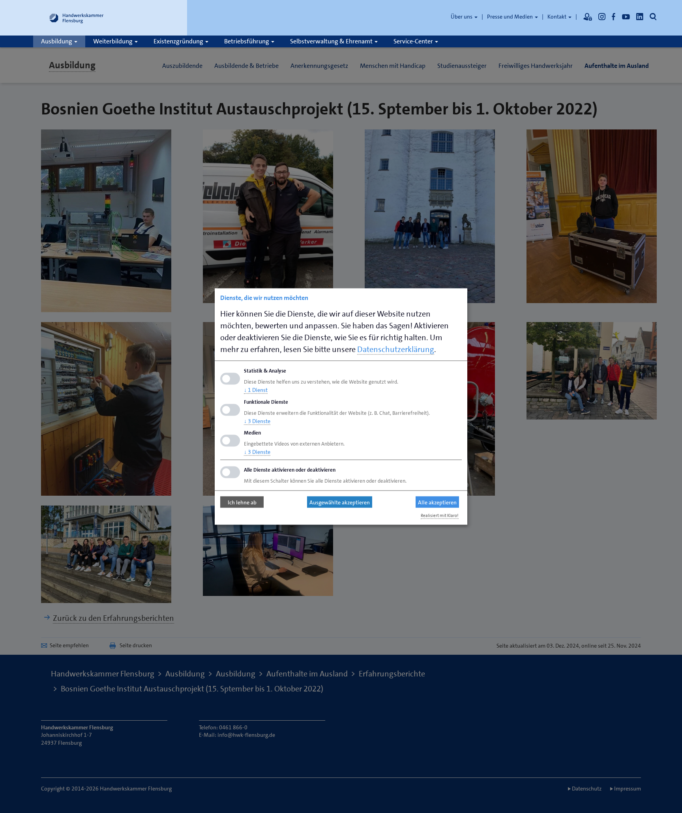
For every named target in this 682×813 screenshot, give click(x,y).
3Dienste (257, 420)
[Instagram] (601, 16)
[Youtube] (626, 16)
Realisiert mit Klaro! (440, 516)
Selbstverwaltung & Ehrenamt (332, 41)
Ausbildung (57, 41)
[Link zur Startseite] (76, 18)
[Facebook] (614, 16)
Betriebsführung (247, 41)
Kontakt (557, 16)
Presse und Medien (510, 16)
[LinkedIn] (639, 16)
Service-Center (413, 41)
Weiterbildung (113, 41)
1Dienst (256, 389)
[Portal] (587, 16)
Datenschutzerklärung (395, 349)
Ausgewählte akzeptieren (339, 502)
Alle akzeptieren (437, 502)
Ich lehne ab (242, 502)
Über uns (462, 16)
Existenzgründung (179, 41)
